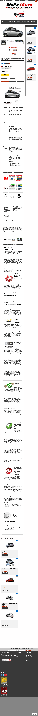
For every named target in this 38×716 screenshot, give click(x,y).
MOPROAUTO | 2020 (4, 684)
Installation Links (13, 0)
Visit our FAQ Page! (7, 0)
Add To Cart (29, 42)
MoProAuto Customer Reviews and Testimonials (17, 320)
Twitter (3, 675)
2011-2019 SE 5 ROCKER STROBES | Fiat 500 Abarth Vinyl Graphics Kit (31, 57)
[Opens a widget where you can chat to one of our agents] (34, 714)
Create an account (18, 656)
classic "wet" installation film (11, 295)
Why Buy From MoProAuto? (30, 661)
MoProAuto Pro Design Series (5, 57)
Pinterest (5, 675)
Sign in (14, 656)
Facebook (2, 675)
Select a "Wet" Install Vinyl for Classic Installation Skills (13, 304)
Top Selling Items (26, 0)
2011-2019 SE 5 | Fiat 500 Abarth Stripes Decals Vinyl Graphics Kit (31, 75)
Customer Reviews (19, 0)
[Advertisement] (31, 90)
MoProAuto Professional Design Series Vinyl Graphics (11, 248)
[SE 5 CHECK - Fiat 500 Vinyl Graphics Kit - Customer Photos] (17, 41)
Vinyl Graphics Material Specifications (9, 522)
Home (2, 21)
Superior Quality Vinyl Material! (17, 275)
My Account (15, 654)
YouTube (6, 675)
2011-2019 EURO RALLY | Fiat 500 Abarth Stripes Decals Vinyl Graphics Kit (9, 604)
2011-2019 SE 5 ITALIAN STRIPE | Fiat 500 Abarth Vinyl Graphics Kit (31, 38)
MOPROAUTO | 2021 (4, 694)
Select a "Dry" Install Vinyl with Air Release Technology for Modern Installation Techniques (13, 306)
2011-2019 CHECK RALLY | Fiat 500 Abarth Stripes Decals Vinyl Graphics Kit (9, 621)
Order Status (15, 655)
